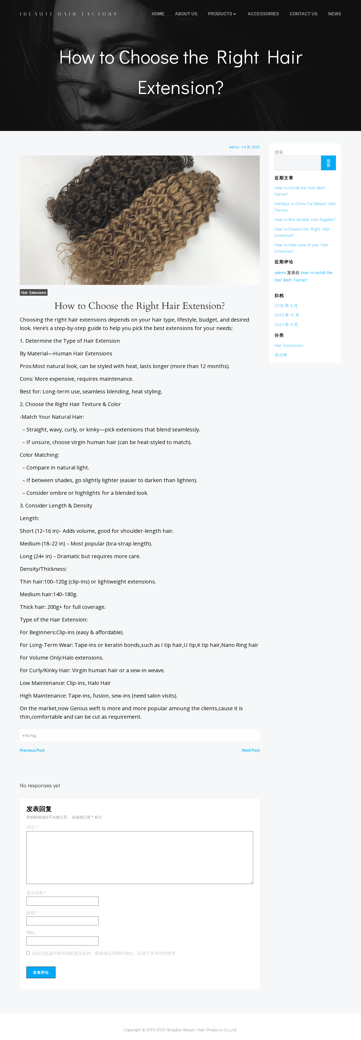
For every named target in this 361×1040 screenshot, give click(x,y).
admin (234, 146)
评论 (32, 827)
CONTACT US (304, 14)
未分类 (281, 354)
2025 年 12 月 (287, 315)
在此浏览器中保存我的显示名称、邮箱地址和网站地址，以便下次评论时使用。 (106, 953)
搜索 (279, 152)
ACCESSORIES (263, 14)
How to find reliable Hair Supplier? (305, 219)
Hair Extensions (33, 292)
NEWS (334, 14)
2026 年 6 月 (286, 305)
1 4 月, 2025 (251, 146)
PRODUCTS (220, 14)
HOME (158, 14)
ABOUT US (186, 14)
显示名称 (36, 893)
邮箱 (32, 913)
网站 (30, 933)
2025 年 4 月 (286, 324)
